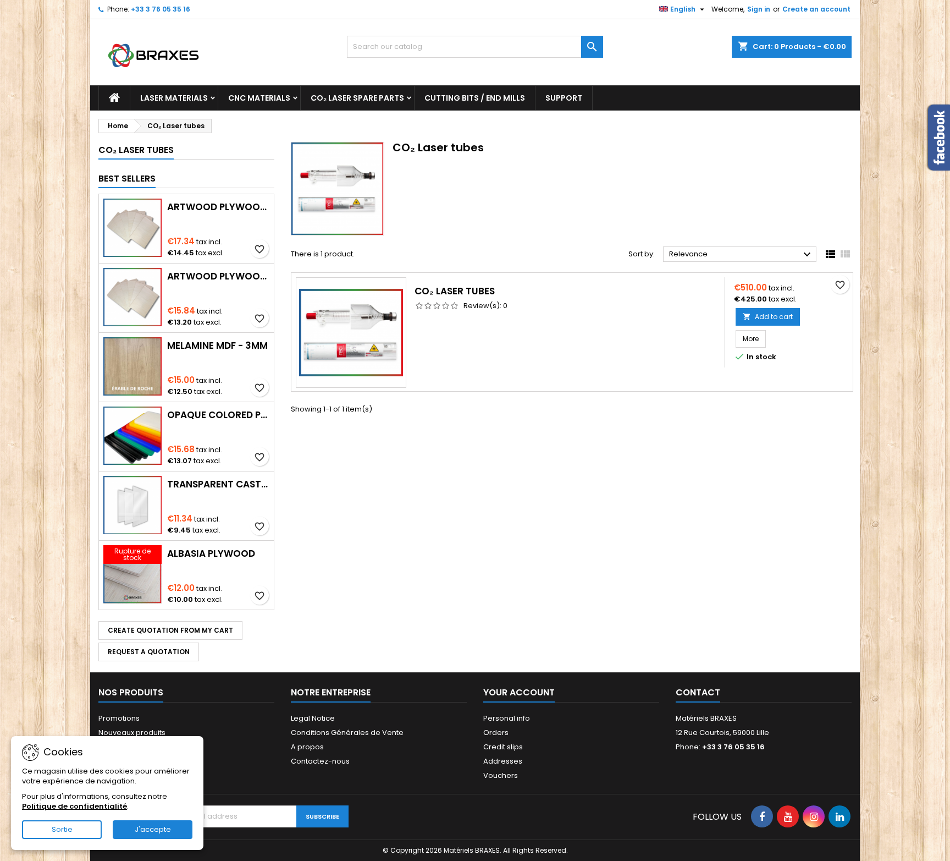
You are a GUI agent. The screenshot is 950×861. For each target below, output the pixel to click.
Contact (698, 692)
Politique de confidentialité (74, 806)
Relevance (741, 254)
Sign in (758, 9)
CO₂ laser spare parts (357, 97)
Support (563, 97)
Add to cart (768, 316)
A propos (307, 747)
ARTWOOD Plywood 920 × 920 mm (218, 276)
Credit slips (503, 747)
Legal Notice (313, 718)
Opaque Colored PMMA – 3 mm (218, 415)
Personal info (506, 718)
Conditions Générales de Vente (347, 732)
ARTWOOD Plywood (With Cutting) (218, 207)
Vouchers (500, 775)
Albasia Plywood (211, 553)
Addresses (502, 761)
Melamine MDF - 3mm (217, 345)
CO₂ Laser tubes (136, 150)
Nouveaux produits (131, 732)
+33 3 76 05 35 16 (160, 9)
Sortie (62, 829)
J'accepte (153, 829)
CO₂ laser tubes (455, 291)
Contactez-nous (320, 761)
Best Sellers (127, 178)
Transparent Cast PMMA (218, 484)
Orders (496, 732)
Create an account (816, 9)
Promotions (119, 718)
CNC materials (259, 97)
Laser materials (174, 97)
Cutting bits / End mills (474, 97)
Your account (519, 692)
